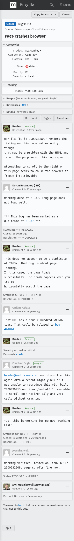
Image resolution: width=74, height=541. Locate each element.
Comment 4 (18, 366)
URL (24, 105)
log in (21, 505)
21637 (29, 221)
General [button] (31, 54)
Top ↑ (8, 528)
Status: (19, 90)
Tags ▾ (47, 118)
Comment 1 (18, 189)
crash (19, 354)
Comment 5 (18, 412)
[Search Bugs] (52, 5)
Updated (17, 342)
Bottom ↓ (31, 118)
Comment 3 (18, 311)
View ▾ (66, 14)
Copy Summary (43, 14)
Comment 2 (18, 250)
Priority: (18, 72)
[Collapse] (67, 128)
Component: (15, 54)
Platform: (17, 59)
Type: (20, 66)
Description (18, 130)
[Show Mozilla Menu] (13, 5)
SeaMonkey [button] (33, 50)
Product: (18, 50)
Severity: (18, 76)
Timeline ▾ (63, 118)
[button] (64, 5)
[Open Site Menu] (5, 5)
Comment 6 (18, 454)
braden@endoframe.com (20, 375)
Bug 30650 (24, 24)
